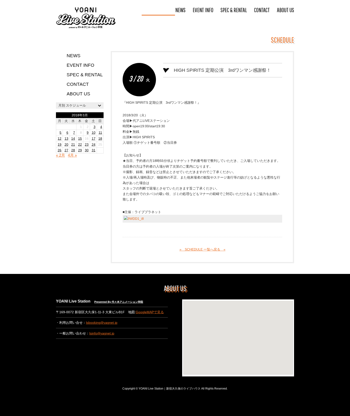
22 (80, 144)
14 (73, 138)
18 (100, 138)
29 (80, 150)
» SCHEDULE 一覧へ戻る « (202, 249)
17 (93, 138)
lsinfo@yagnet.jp (101, 333)
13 (66, 138)
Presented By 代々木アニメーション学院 (118, 301)
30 (87, 150)
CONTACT (262, 9)
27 (66, 150)
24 (93, 144)
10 (93, 132)
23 (87, 144)
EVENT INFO (203, 9)
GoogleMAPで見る (150, 312)
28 (73, 150)
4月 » (72, 155)
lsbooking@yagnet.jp (101, 322)
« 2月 (60, 155)
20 (66, 144)
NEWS (180, 9)
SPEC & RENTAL (233, 9)
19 (59, 144)
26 (59, 150)
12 (59, 138)
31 (93, 150)
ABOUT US (285, 9)
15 (80, 138)
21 (73, 144)
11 (100, 132)
